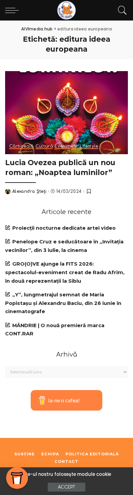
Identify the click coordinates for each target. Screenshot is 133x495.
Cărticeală (21, 146)
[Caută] (121, 10)
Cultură (44, 146)
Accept (66, 487)
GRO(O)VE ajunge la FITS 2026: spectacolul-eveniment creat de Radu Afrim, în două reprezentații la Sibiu (64, 272)
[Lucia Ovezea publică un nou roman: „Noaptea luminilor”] (66, 112)
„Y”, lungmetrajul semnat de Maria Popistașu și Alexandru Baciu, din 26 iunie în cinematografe (63, 303)
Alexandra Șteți (29, 191)
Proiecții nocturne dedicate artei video (64, 228)
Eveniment (66, 146)
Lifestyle (89, 146)
